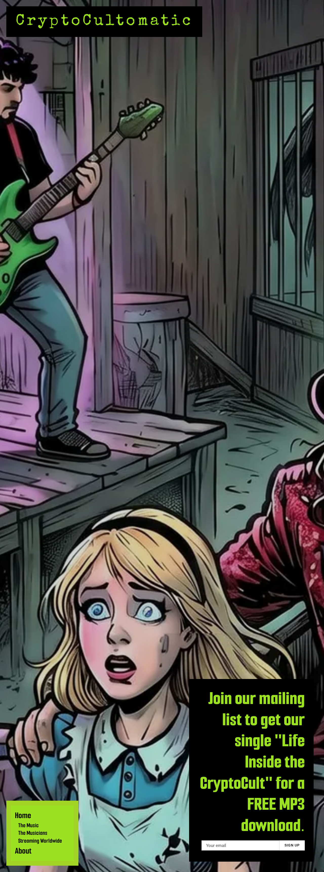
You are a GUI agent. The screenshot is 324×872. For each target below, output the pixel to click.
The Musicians (32, 833)
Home (23, 815)
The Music (28, 825)
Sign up (292, 845)
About (23, 850)
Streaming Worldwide (40, 841)
